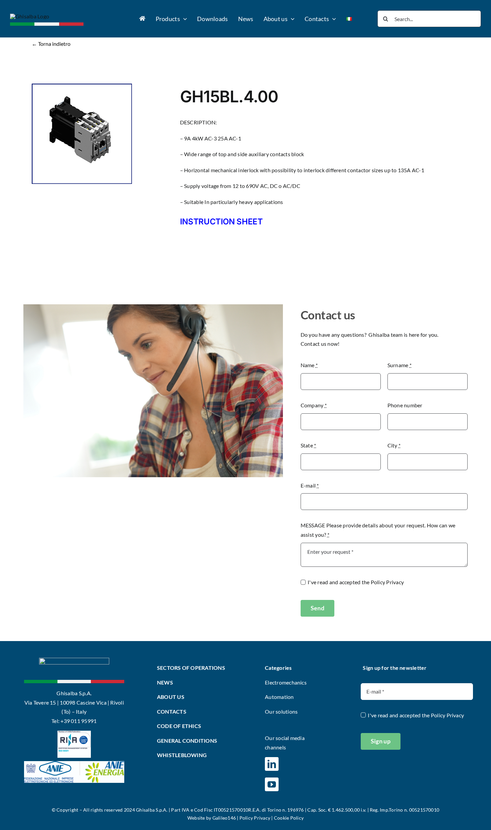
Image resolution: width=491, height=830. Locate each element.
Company (314, 405)
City (393, 445)
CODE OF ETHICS (179, 726)
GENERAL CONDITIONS (187, 740)
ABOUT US (170, 697)
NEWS (165, 682)
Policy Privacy (387, 582)
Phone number (405, 405)
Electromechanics (286, 682)
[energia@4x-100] (74, 763)
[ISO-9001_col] (74, 733)
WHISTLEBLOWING (182, 755)
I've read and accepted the (356, 582)
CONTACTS (171, 711)
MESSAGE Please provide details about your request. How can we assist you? (378, 530)
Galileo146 (224, 818)
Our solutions (281, 711)
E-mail (310, 485)
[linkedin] (272, 764)
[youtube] (272, 784)
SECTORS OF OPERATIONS (191, 667)
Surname (399, 365)
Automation (279, 697)
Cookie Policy (289, 818)
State (308, 445)
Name (309, 365)
